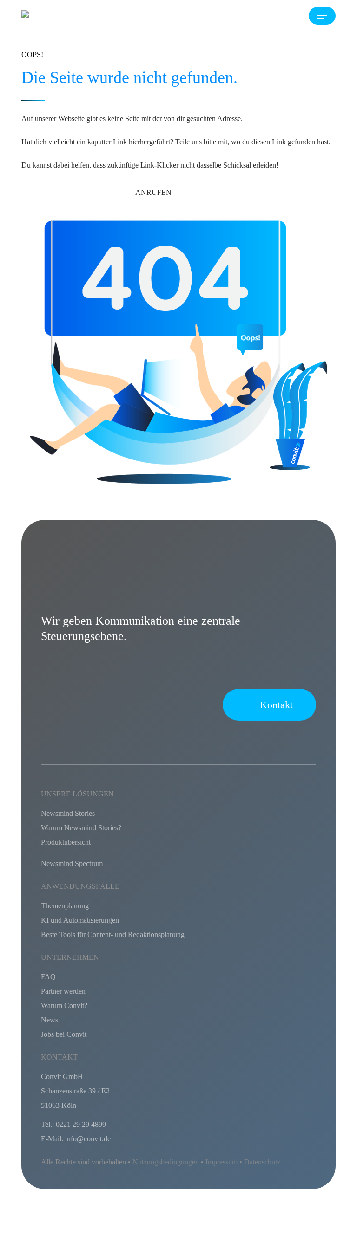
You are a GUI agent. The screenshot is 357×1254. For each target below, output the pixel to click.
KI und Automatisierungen (80, 920)
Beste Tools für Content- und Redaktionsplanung (113, 934)
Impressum (221, 1162)
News (49, 1020)
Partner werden (63, 991)
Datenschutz (262, 1162)
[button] (322, 15)
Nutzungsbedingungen (165, 1162)
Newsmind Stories (68, 813)
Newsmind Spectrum (72, 863)
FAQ (48, 977)
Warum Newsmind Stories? (81, 828)
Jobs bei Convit (63, 1034)
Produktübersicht (66, 842)
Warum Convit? (64, 1005)
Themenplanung (65, 906)
